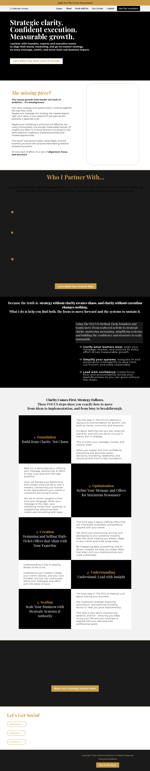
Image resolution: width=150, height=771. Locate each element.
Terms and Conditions (107, 759)
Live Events (97, 8)
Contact (110, 8)
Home (59, 8)
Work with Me (81, 8)
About (69, 8)
